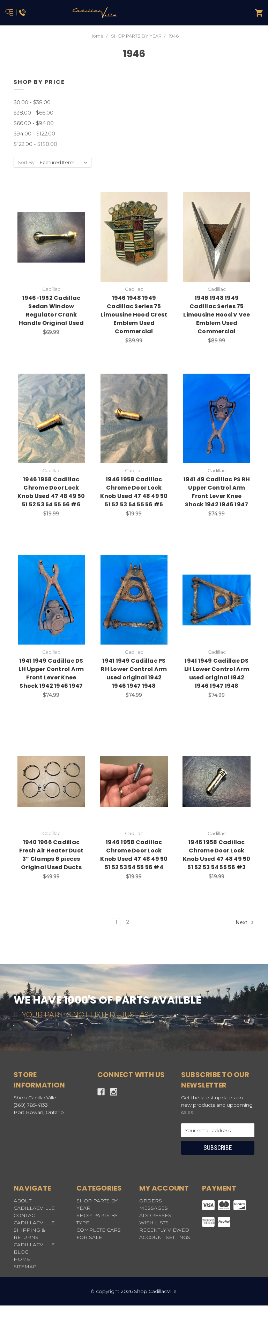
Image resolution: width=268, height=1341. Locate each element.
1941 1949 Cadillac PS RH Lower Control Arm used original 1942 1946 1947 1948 (134, 673)
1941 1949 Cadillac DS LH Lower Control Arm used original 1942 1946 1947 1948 (216, 673)
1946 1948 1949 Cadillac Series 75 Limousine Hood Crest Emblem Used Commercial (133, 314)
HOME (22, 1259)
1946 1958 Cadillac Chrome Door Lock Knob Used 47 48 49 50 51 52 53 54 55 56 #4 (134, 854)
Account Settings (164, 1237)
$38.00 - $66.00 (33, 112)
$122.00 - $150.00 (35, 144)
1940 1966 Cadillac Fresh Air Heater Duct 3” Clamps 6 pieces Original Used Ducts (51, 854)
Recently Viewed (164, 1230)
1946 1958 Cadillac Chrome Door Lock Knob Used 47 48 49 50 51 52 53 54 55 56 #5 (134, 491)
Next (242, 922)
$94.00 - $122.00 (34, 133)
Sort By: (27, 162)
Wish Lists (154, 1222)
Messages (153, 1208)
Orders (150, 1201)
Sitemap (25, 1266)
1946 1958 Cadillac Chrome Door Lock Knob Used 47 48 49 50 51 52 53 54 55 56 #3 (216, 854)
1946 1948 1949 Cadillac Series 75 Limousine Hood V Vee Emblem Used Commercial (216, 314)
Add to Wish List (34, 230)
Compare (69, 230)
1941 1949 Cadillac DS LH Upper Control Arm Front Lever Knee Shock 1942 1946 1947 (51, 673)
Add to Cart (55, 247)
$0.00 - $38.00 (32, 102)
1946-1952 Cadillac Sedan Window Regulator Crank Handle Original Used (51, 310)
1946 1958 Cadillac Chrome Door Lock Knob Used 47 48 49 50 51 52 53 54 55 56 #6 (51, 491)
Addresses (155, 1215)
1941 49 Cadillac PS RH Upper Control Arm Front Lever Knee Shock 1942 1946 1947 (217, 491)
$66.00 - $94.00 (34, 123)
